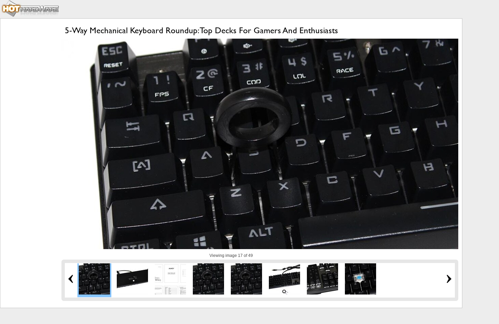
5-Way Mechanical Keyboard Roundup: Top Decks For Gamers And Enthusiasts (201, 30)
